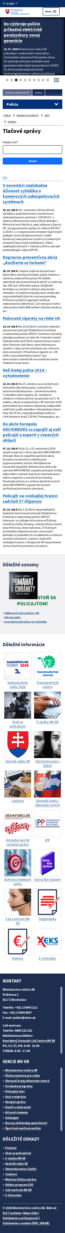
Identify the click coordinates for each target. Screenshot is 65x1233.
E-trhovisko (13, 1195)
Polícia (38, 92)
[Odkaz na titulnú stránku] (18, 11)
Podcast (11, 1148)
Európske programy (19, 1086)
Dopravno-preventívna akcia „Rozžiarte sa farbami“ (30, 260)
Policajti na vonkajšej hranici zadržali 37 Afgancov (30, 498)
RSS (5, 177)
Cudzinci (11, 1174)
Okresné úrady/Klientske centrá (27, 1081)
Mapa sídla (30, 1213)
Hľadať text (10, 142)
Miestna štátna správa (20, 1179)
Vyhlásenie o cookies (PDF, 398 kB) (26, 1223)
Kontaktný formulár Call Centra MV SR (29, 1041)
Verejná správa (15, 1102)
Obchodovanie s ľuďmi (20, 1169)
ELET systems (12, 1213)
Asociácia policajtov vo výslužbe (26, 621)
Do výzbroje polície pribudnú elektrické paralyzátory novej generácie (23, 32)
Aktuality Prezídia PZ (27, 115)
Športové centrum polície (23, 1128)
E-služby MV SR (15, 1158)
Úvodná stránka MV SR (17, 92)
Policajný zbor (15, 1091)
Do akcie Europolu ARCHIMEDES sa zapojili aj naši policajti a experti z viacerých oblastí (32, 432)
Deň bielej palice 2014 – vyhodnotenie (25, 372)
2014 (46, 115)
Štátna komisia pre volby (22, 1076)
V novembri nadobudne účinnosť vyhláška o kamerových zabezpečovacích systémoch (31, 193)
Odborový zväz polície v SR (22, 613)
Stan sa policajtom (18, 1153)
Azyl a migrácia (15, 1097)
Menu (51, 11)
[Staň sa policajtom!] (23, 586)
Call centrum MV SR (18, 1190)
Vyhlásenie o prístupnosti (20, 1218)
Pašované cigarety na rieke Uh (31, 318)
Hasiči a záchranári (18, 1107)
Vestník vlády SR (16, 1164)
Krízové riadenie (16, 1112)
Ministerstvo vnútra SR (21, 1070)
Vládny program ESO (19, 1185)
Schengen (12, 1118)
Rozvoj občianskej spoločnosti (26, 1123)
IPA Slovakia (13, 617)
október (12, 121)
